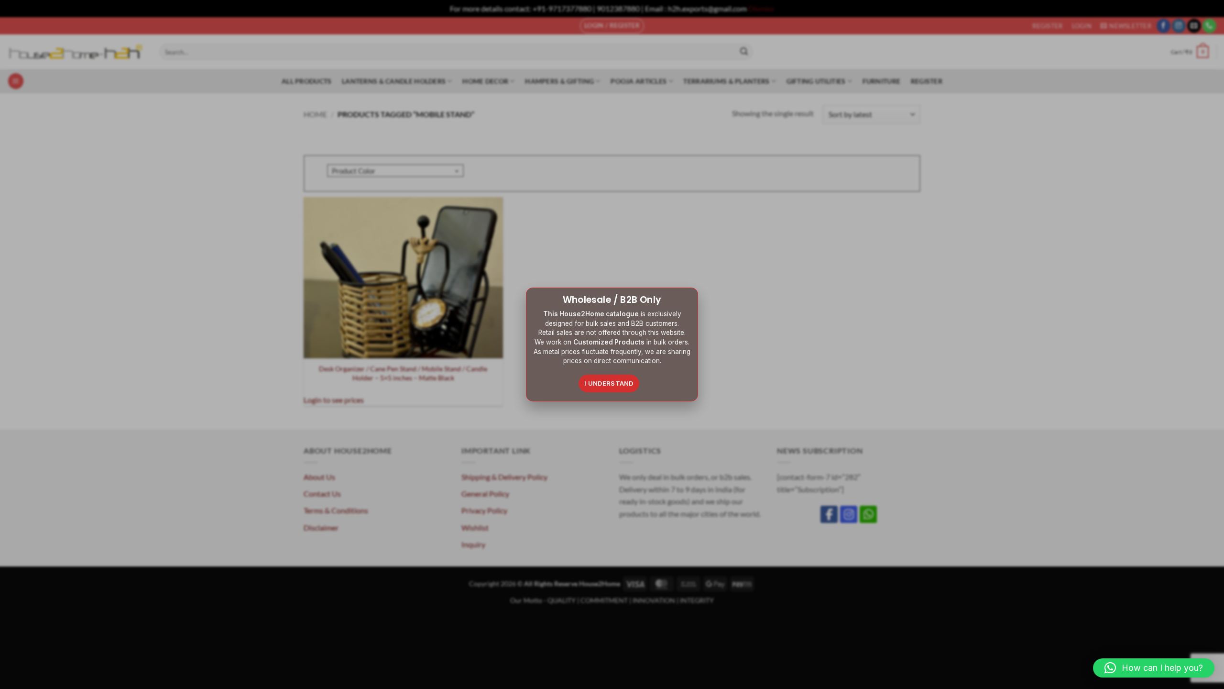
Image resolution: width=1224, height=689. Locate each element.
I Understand (609, 383)
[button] (1153, 668)
